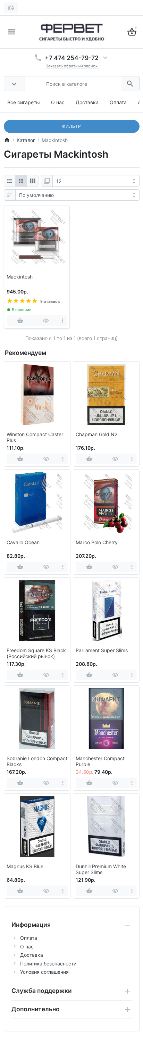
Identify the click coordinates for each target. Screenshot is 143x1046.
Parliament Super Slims (102, 650)
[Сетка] (21, 181)
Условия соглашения (44, 972)
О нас (58, 102)
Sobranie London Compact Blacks (37, 761)
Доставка (87, 102)
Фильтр (71, 126)
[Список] (10, 181)
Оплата (118, 102)
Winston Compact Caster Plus (35, 437)
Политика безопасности (48, 963)
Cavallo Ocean (23, 542)
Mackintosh (20, 277)
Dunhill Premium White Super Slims (101, 869)
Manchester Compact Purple (100, 761)
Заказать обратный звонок (72, 66)
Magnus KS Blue (25, 866)
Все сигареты (23, 102)
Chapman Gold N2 (96, 434)
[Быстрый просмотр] (45, 320)
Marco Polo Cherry (97, 542)
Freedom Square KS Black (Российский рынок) (36, 653)
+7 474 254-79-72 (72, 57)
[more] (62, 320)
